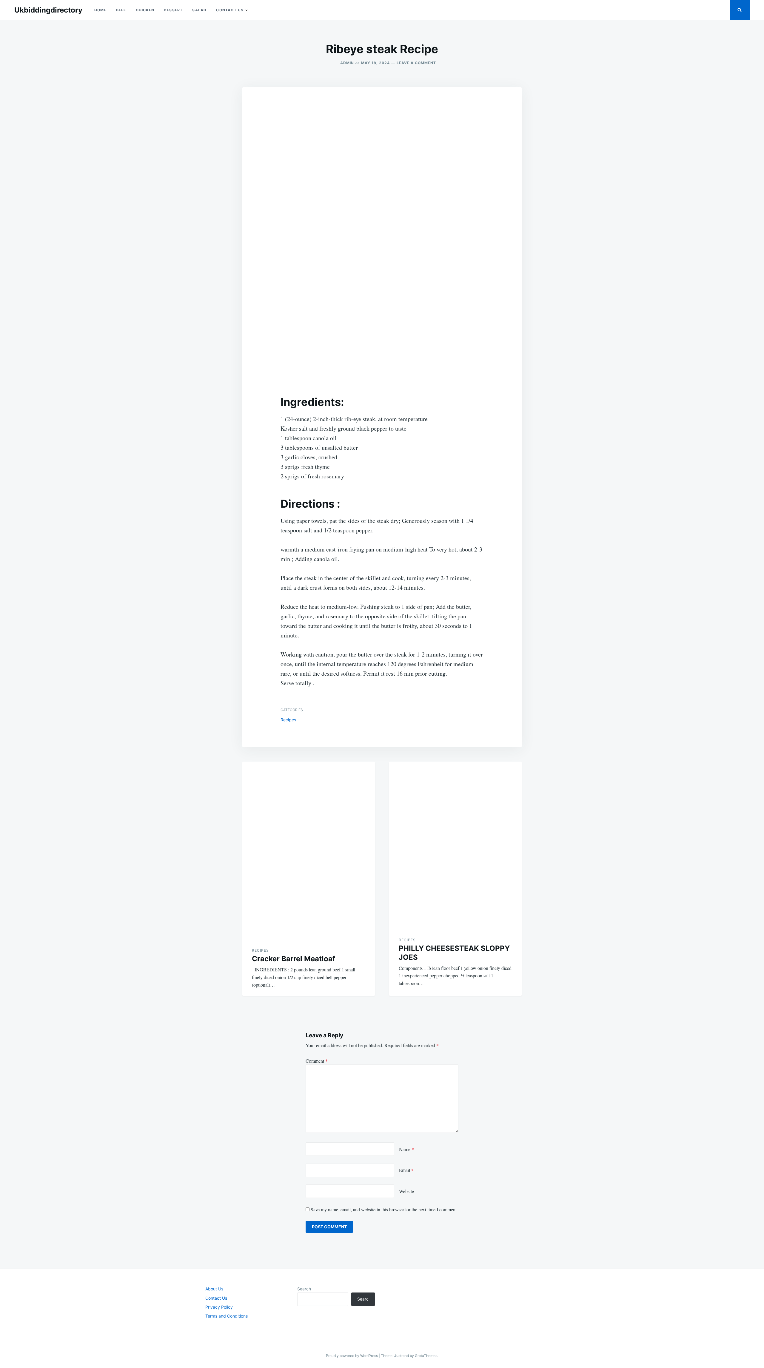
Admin (347, 63)
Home (100, 10)
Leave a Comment (416, 63)
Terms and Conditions (226, 1315)
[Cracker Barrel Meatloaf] (308, 850)
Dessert (173, 10)
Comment (317, 1061)
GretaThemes (426, 1355)
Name (406, 1149)
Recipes (288, 719)
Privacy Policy (219, 1307)
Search (304, 1288)
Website (406, 1191)
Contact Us (230, 10)
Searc (363, 1298)
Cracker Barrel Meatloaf (293, 958)
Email (406, 1170)
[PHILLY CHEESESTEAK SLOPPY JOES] (455, 844)
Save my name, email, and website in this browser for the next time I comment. (384, 1209)
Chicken (145, 10)
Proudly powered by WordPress (352, 1355)
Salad (199, 10)
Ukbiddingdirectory (48, 10)
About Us (214, 1288)
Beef (121, 10)
